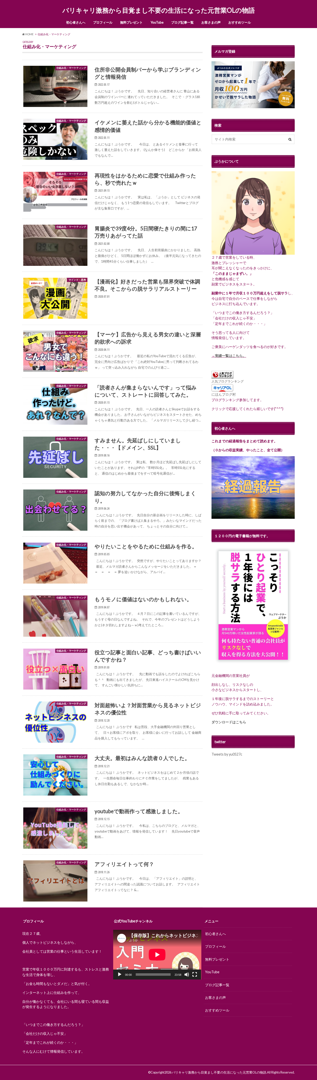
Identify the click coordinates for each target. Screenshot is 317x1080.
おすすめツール (239, 22)
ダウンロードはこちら (228, 722)
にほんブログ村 (223, 394)
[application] (157, 954)
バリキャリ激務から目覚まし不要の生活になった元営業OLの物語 (158, 10)
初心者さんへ (75, 22)
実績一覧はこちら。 (230, 355)
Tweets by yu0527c (226, 754)
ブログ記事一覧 (182, 22)
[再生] (119, 974)
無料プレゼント (131, 22)
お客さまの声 (211, 22)
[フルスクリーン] (194, 974)
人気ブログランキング (227, 381)
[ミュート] (186, 974)
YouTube (157, 22)
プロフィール (102, 22)
